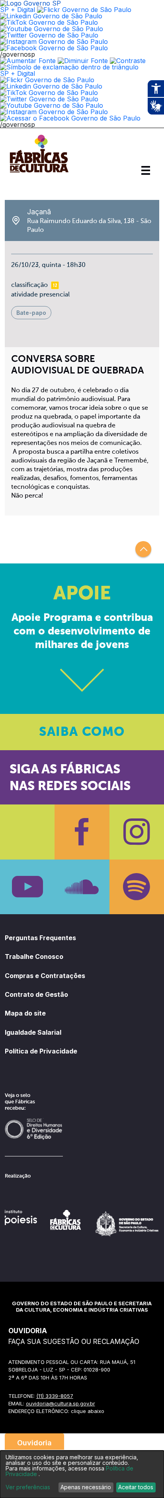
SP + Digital (17, 10)
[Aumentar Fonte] (28, 61)
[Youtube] (27, 887)
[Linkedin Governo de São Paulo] (51, 86)
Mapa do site (25, 1013)
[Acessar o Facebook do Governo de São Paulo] (70, 118)
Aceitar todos (135, 1487)
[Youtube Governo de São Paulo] (51, 105)
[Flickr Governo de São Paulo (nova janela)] (84, 10)
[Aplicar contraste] (128, 61)
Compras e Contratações (45, 976)
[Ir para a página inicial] (39, 172)
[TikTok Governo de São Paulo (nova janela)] (49, 22)
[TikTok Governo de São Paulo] (49, 93)
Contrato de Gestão (36, 994)
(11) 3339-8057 (54, 1396)
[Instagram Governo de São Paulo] (54, 41)
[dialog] (82, 1474)
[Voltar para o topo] (143, 549)
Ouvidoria (34, 1443)
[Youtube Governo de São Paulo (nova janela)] (51, 29)
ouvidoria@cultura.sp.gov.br (60, 1403)
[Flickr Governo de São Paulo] (47, 80)
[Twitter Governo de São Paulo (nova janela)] (49, 35)
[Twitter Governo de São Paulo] (49, 99)
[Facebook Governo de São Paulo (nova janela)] (54, 48)
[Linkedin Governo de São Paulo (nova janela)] (51, 16)
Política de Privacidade (41, 1051)
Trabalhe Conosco (34, 956)
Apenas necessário (86, 1487)
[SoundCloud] (82, 887)
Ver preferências (28, 1487)
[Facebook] (82, 831)
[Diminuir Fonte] (83, 61)
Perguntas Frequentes (40, 938)
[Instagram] (136, 831)
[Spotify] (136, 887)
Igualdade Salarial (33, 1032)
